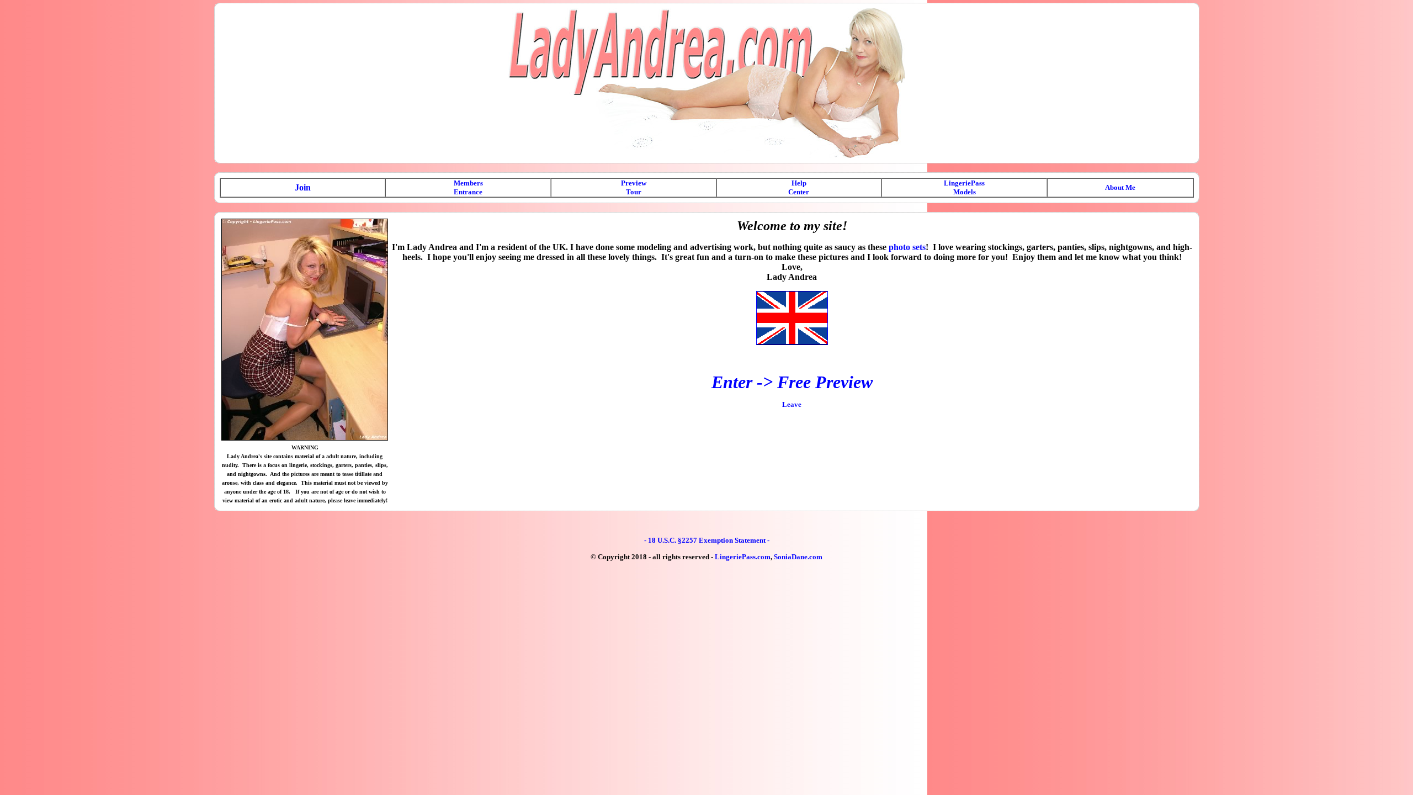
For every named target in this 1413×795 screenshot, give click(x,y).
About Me (1120, 187)
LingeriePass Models (964, 187)
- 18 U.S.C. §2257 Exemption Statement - (706, 540)
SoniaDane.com (798, 557)
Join (303, 187)
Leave (791, 404)
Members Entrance (468, 187)
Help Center (798, 187)
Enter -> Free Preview (792, 382)
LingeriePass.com (743, 557)
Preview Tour (633, 187)
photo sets (907, 247)
